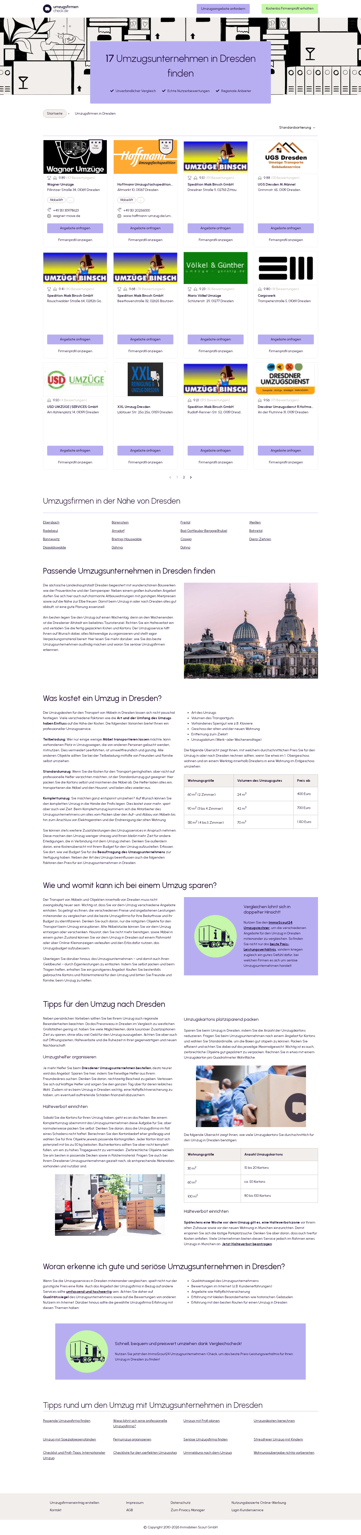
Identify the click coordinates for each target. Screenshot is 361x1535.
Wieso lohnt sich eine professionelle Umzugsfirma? (140, 1423)
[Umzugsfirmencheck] (61, 8)
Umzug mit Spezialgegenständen (69, 1439)
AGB (129, 1510)
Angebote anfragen (75, 228)
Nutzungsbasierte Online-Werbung (259, 1503)
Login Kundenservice (248, 1510)
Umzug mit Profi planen (201, 1421)
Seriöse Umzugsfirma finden (205, 1439)
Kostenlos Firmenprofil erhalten (290, 8)
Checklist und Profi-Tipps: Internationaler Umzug (74, 1455)
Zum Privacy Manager (188, 1510)
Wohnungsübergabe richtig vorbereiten (284, 1453)
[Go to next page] (190, 477)
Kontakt (55, 1510)
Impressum (135, 1503)
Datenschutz (181, 1503)
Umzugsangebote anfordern (223, 9)
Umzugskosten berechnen (274, 1421)
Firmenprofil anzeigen (75, 240)
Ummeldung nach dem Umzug (207, 1453)
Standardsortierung (295, 127)
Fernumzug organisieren (132, 1439)
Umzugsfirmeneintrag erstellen (74, 1503)
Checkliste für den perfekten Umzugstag (145, 1453)
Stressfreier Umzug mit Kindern (278, 1439)
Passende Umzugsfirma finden (66, 1421)
